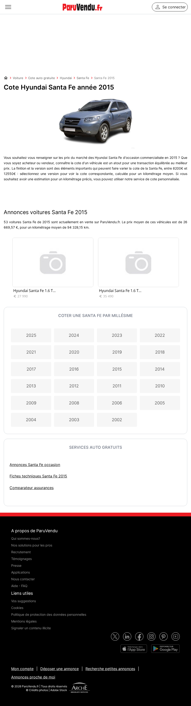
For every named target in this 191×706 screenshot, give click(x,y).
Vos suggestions (23, 601)
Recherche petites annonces (110, 668)
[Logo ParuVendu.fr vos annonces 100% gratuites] (82, 12)
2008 (74, 402)
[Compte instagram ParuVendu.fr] (151, 636)
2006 (117, 402)
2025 (31, 335)
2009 (31, 402)
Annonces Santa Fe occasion (35, 464)
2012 (74, 385)
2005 (160, 402)
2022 (160, 335)
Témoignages (21, 559)
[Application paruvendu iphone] (133, 648)
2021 (31, 352)
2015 (117, 369)
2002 (117, 419)
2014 (160, 369)
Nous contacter (23, 579)
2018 (160, 352)
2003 (74, 419)
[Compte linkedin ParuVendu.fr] (127, 636)
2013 (31, 385)
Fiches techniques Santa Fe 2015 (38, 476)
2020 (74, 352)
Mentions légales (24, 621)
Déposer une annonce (59, 668)
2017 (31, 369)
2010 (160, 385)
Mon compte (22, 668)
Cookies (17, 608)
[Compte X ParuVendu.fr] (115, 636)
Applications (20, 572)
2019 (117, 352)
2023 (117, 335)
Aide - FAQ (19, 586)
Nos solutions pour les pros (31, 545)
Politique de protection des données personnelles (48, 614)
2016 (74, 369)
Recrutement (21, 552)
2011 (117, 385)
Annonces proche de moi (33, 677)
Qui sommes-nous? (25, 538)
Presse (16, 565)
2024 (74, 335)
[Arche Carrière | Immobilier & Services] (79, 688)
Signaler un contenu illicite (31, 628)
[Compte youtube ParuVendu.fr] (175, 636)
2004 (31, 419)
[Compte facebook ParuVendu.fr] (139, 636)
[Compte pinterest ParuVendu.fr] (163, 636)
